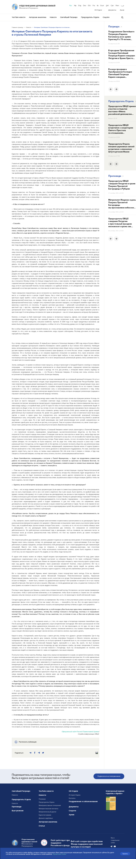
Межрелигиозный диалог (47, 812)
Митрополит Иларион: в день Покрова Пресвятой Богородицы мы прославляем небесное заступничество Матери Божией (122, 204)
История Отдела (74, 795)
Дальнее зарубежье (46, 818)
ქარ (107, 5)
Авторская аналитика (38, 17)
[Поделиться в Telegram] (38, 753)
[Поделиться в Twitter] (43, 753)
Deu (84, 5)
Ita (97, 5)
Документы (112, 10)
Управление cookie (59, 854)
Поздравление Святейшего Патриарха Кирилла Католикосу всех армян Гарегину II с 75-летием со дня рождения (121, 35)
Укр (75, 5)
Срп (112, 5)
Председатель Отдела (90, 17)
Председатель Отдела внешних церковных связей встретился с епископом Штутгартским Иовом (121, 148)
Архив (122, 10)
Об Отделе (98, 10)
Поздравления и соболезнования (83, 801)
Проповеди (16, 807)
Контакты (72, 798)
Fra (94, 5)
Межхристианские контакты (48, 808)
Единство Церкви (45, 815)
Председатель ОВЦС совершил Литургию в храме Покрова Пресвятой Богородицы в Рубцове (121, 185)
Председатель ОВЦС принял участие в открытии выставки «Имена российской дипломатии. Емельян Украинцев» (122, 110)
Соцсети (106, 17)
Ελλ (89, 5)
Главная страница (17, 27)
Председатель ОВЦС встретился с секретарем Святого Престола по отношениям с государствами (120, 129)
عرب (122, 5)
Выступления (17, 811)
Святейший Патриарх (69, 17)
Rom (117, 5)
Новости (53, 17)
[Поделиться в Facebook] (34, 753)
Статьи (42, 826)
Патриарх (42, 799)
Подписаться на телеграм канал (108, 776)
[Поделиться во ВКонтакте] (30, 753)
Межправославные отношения (50, 805)
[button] (110, 89)
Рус (70, 5)
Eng (79, 5)
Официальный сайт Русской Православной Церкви (80, 731)
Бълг (102, 5)
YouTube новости (19, 17)
